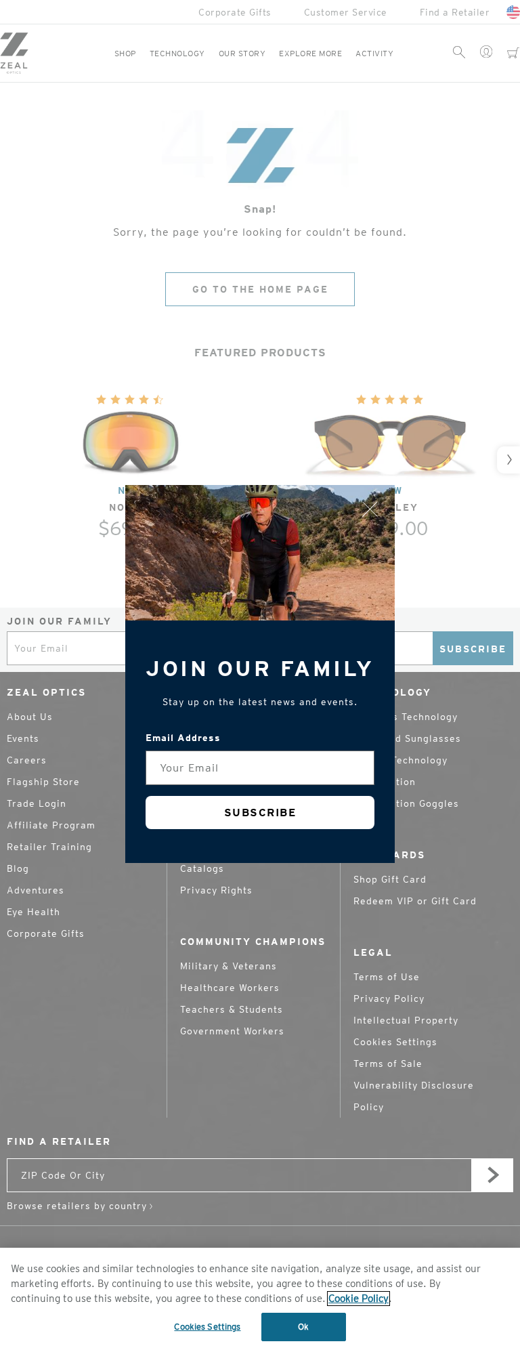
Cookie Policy (358, 1298)
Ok (303, 1327)
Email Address (183, 737)
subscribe (260, 812)
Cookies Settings (207, 1327)
